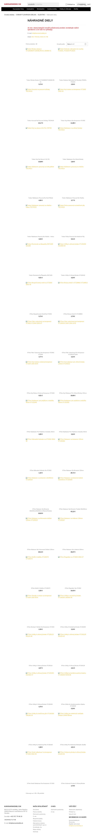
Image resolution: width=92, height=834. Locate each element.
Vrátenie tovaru (37, 821)
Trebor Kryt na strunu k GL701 (41, 159)
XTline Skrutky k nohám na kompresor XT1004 (40, 627)
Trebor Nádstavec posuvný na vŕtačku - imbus (40, 236)
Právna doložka (37, 812)
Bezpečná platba (37, 818)
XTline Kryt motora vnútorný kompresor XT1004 (40, 393)
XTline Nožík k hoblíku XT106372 (40, 588)
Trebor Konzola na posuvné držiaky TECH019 (40, 120)
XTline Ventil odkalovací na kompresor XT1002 (40, 783)
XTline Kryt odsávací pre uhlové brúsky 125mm (73, 393)
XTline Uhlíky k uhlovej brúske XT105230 (41, 704)
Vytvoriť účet (72, 814)
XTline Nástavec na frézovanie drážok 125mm (40, 549)
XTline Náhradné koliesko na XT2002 (40, 470)
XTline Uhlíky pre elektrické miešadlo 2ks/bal (73, 744)
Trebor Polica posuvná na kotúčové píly (73, 236)
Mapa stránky (37, 829)
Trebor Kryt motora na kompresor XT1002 (73, 120)
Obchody (35, 831)
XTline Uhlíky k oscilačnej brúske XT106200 (73, 627)
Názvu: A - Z (76, 44)
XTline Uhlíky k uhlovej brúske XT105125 (73, 665)
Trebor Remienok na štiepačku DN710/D (40, 275)
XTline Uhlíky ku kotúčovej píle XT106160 (41, 744)
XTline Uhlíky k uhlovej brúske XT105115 (40, 665)
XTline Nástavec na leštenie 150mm (73, 549)
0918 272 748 (44, 37)
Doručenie (36, 809)
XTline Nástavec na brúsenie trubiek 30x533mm (73, 509)
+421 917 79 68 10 (16, 816)
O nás (34, 816)
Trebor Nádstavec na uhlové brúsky (73, 159)
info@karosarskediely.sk (39, 33)
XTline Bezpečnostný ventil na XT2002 (41, 314)
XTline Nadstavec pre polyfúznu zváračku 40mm (41, 431)
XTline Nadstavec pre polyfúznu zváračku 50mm (73, 431)
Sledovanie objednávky (75, 809)
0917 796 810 (35, 37)
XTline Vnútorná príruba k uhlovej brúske (73, 783)
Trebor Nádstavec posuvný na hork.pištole (40, 198)
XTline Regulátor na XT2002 (73, 588)
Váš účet (72, 806)
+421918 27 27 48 (10, 819)
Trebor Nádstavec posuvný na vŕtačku (73, 198)
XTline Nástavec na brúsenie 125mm (73, 470)
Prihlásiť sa (72, 812)
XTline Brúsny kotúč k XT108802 (73, 314)
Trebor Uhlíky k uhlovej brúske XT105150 (73, 275)
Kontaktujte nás (37, 827)
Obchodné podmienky (39, 814)
